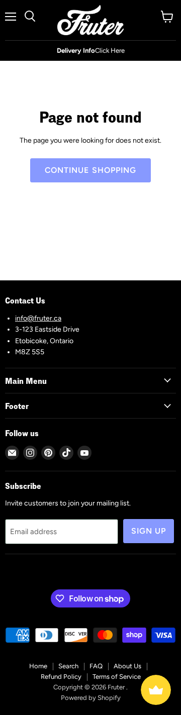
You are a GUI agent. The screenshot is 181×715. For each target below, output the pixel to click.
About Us (127, 666)
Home (38, 666)
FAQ (96, 666)
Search (68, 666)
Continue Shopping (91, 170)
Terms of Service (117, 676)
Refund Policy (61, 676)
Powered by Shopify (91, 697)
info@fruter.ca (38, 318)
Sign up (148, 531)
